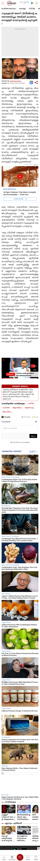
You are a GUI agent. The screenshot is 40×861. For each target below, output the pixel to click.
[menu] (3, 3)
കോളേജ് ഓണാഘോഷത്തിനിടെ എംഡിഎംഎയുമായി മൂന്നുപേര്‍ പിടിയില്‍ (22, 838)
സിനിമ (32, 8)
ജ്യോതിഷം (17, 408)
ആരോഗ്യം (29, 408)
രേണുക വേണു (15, 81)
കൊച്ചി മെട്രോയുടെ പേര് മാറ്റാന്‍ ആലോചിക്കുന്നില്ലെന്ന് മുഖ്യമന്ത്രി (8, 838)
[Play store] (32, 3)
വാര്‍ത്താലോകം (8, 8)
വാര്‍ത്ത (6, 408)
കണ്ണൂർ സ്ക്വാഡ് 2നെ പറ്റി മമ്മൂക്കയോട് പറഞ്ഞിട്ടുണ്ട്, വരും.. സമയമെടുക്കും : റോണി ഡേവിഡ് (8, 817)
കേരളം (22, 8)
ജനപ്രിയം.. (7, 412)
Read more (10, 374)
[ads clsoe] (38, 848)
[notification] (36, 3)
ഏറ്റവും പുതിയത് (13, 823)
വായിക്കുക (10, 802)
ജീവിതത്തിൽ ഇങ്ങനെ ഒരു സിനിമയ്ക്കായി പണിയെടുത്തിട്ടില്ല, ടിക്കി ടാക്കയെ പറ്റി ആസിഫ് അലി (24, 817)
